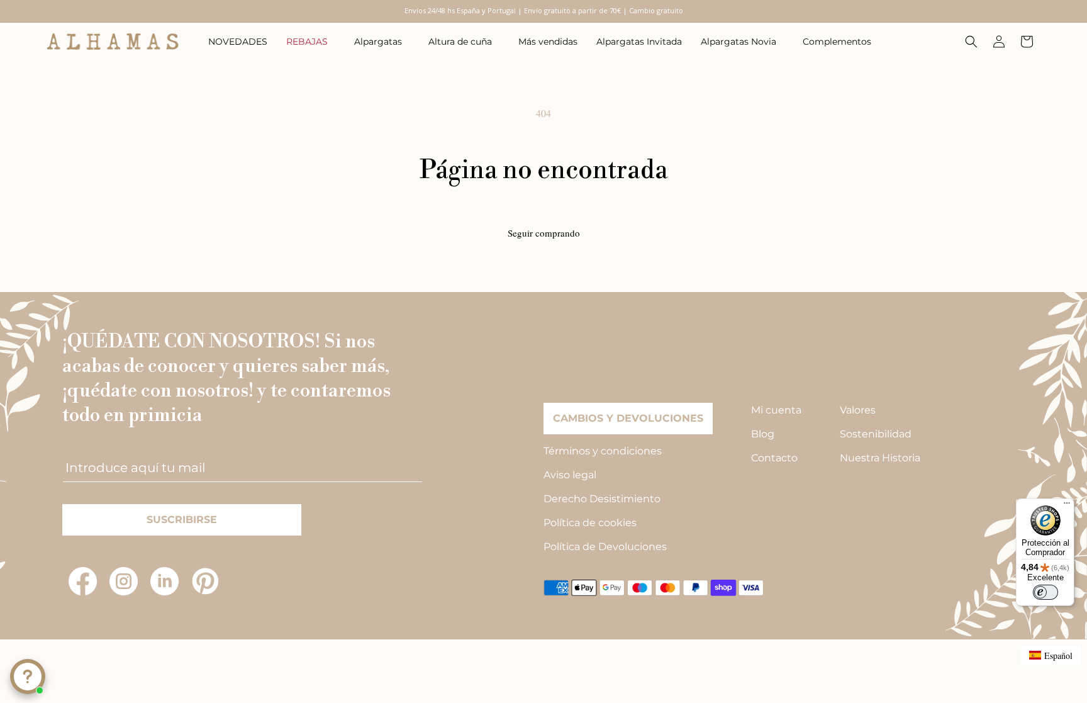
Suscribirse (182, 520)
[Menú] (1066, 506)
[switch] (1045, 592)
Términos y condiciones (603, 451)
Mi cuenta (776, 410)
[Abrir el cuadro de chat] (27, 676)
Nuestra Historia (880, 458)
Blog (762, 434)
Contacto (774, 458)
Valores (858, 410)
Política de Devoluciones (605, 547)
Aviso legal (570, 475)
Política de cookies (590, 523)
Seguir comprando (544, 233)
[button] (311, 41)
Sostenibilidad (875, 434)
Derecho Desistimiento (602, 499)
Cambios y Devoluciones (628, 418)
